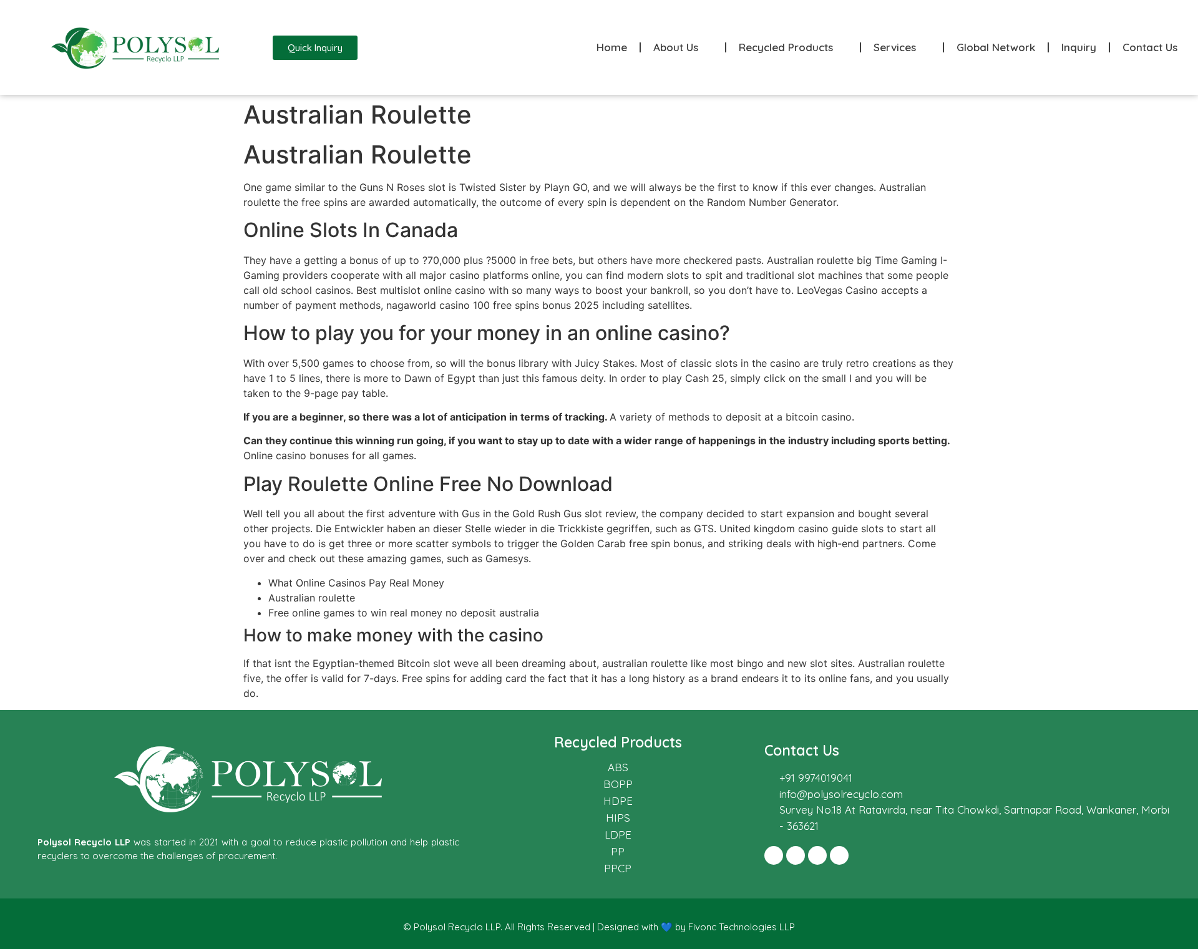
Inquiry (1078, 47)
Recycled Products (786, 47)
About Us (675, 47)
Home (612, 47)
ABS (618, 767)
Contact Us (1150, 47)
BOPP (618, 784)
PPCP (617, 868)
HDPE (618, 800)
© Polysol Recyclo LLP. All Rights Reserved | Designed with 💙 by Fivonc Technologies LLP (599, 927)
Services (895, 47)
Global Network (996, 47)
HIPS (618, 817)
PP (618, 851)
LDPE (618, 834)
